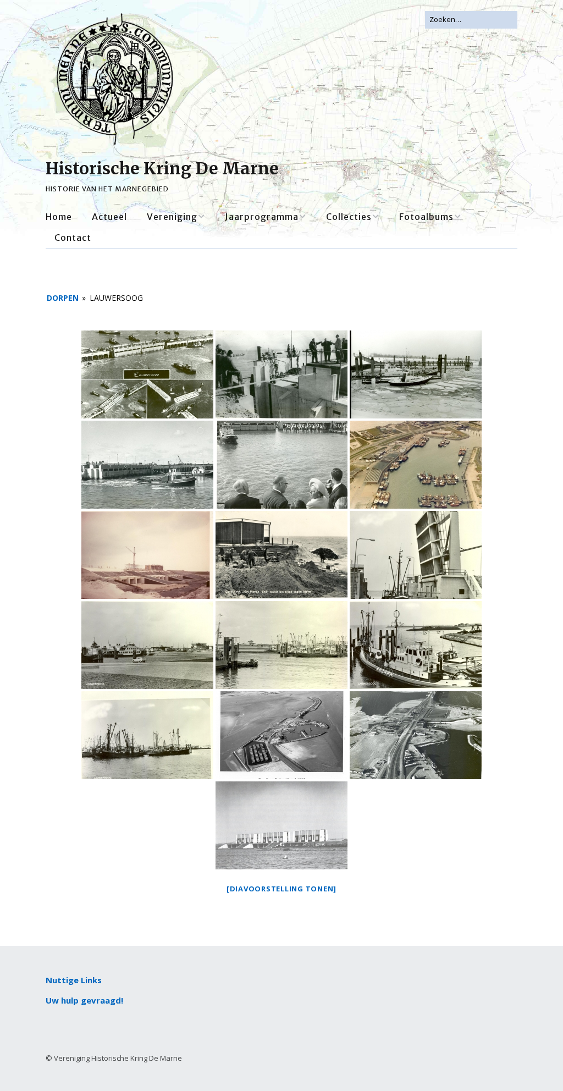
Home (59, 216)
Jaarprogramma (262, 216)
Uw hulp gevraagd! (84, 1000)
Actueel (109, 216)
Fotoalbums (426, 216)
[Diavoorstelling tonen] (281, 889)
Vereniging (172, 216)
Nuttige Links (74, 979)
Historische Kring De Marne (162, 168)
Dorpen (63, 298)
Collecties (349, 216)
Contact (72, 237)
